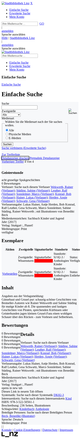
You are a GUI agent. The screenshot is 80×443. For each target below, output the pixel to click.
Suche (5, 103)
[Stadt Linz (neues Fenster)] (10, 436)
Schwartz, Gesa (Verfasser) (33, 201)
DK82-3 (59, 395)
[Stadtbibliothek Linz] (16, 3)
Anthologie (42, 409)
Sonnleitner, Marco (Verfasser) (35, 194)
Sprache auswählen (13, 34)
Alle (11, 130)
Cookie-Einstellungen (27, 430)
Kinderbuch (26, 409)
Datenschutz (49, 430)
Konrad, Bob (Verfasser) (55, 353)
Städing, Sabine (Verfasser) (33, 190)
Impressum (66, 430)
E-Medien (15, 138)
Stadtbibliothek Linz (22, 38)
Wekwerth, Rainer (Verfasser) (38, 346)
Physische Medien (20, 134)
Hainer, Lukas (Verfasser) (32, 197)
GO (41, 23)
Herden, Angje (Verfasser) (50, 356)
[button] (73, 111)
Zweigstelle (9, 111)
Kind (68, 398)
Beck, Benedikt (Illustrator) (18, 416)
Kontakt (6, 430)
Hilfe (5, 38)
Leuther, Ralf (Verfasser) (50, 349)
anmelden (7, 31)
